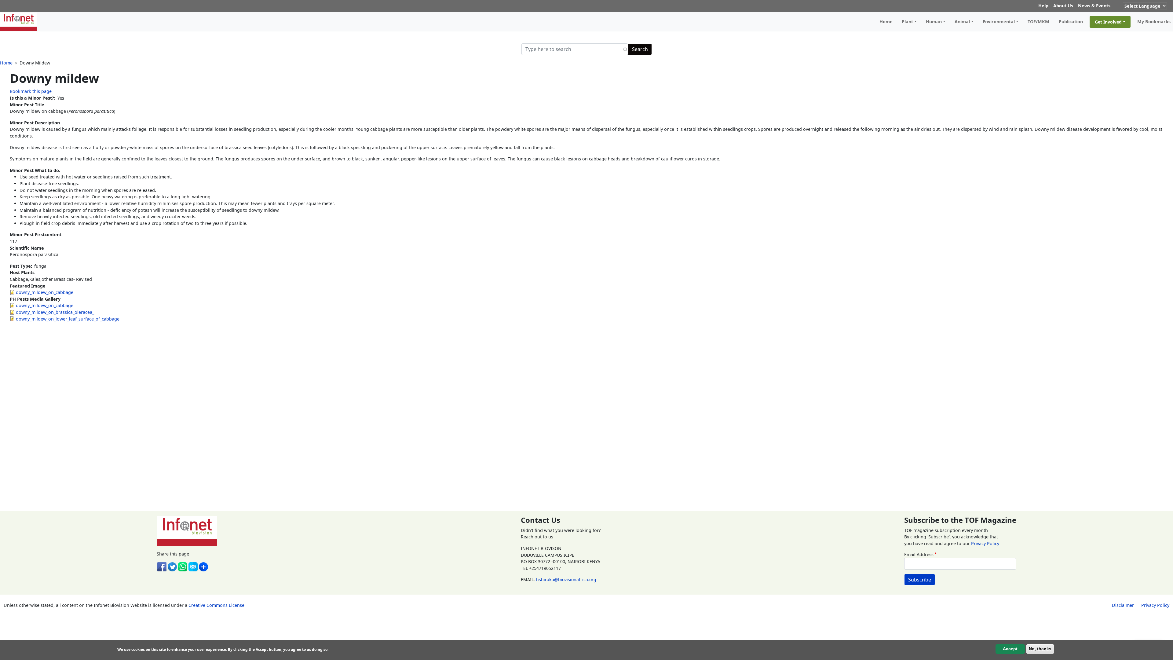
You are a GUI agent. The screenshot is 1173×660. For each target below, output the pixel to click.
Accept (1010, 648)
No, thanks (1040, 648)
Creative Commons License (216, 605)
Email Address (919, 554)
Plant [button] (907, 21)
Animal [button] (962, 21)
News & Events (1094, 6)
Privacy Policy (985, 543)
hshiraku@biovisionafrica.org (566, 579)
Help (1043, 6)
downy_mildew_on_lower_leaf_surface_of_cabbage (67, 319)
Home (886, 21)
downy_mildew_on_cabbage (44, 292)
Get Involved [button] (1108, 22)
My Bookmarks (1154, 21)
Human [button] (934, 21)
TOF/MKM (1038, 21)
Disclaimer (1123, 605)
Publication (1071, 21)
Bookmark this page (31, 91)
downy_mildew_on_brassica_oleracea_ (55, 312)
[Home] (21, 22)
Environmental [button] (999, 21)
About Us (1063, 6)
